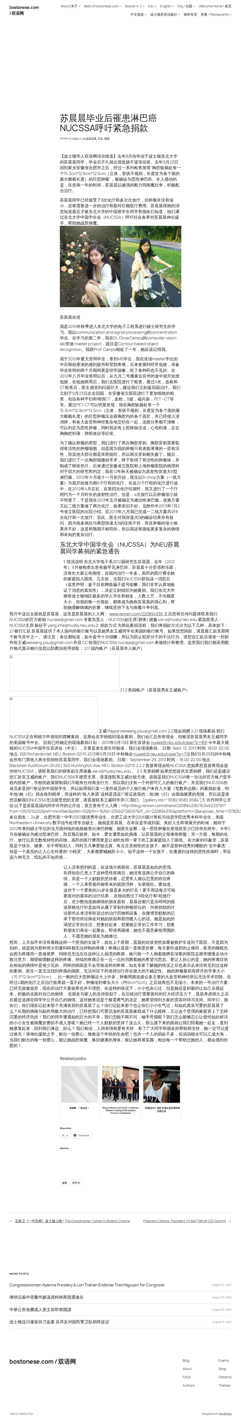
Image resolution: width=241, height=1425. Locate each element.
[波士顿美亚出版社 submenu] (179, 14)
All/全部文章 (89, 138)
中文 (100, 138)
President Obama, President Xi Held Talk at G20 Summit (184, 1221)
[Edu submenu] (156, 6)
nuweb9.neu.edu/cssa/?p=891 (179, 742)
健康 (64, 1182)
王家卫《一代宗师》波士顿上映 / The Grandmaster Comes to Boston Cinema (72, 1221)
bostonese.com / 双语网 (42, 1361)
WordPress (225, 1413)
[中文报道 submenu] (146, 14)
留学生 (76, 1182)
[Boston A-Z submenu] (144, 6)
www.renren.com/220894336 (136, 614)
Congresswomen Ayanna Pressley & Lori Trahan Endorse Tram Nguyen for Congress (86, 1285)
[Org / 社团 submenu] (194, 6)
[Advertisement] (120, 60)
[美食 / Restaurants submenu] (231, 14)
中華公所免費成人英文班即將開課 (40, 1309)
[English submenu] (173, 6)
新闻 (107, 138)
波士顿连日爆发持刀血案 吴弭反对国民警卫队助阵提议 (59, 1322)
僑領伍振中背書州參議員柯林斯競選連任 (46, 1297)
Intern (75, 138)
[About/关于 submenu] (80, 6)
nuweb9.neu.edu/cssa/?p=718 (161, 754)
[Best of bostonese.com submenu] (120, 6)
